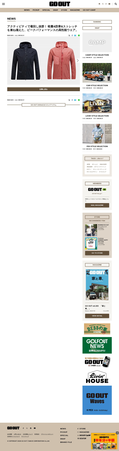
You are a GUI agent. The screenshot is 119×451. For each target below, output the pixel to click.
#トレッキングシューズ (99, 169)
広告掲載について (28, 434)
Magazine (75, 10)
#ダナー (89, 169)
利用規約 (36, 434)
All (20, 8)
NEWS (63, 429)
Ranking (97, 8)
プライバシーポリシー (47, 434)
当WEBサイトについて (13, 436)
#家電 (88, 164)
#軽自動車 (89, 166)
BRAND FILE (66, 442)
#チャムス (95, 164)
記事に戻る (43, 89)
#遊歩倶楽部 (103, 164)
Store (64, 10)
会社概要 (9, 434)
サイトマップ (25, 436)
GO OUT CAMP (89, 10)
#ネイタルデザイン (92, 171)
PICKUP (36, 10)
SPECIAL (46, 10)
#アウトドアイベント (100, 166)
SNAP (55, 10)
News (27, 10)
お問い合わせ (17, 434)
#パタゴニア (102, 171)
